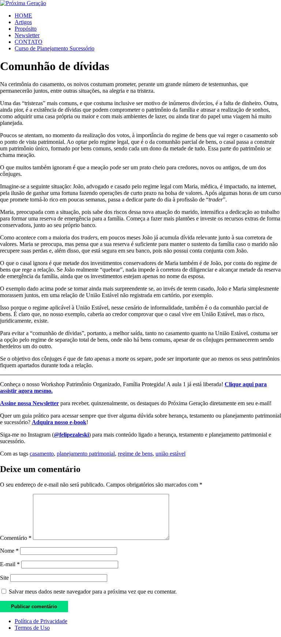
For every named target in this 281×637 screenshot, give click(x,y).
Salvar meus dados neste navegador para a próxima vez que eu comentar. (93, 591)
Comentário (15, 538)
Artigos (23, 22)
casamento (42, 453)
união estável (171, 453)
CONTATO (28, 42)
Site (4, 578)
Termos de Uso (32, 628)
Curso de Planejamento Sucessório (54, 48)
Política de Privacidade (41, 621)
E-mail (10, 564)
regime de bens (135, 453)
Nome (9, 551)
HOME (23, 15)
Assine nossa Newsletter (29, 403)
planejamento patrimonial (86, 453)
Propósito (26, 29)
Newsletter (27, 35)
